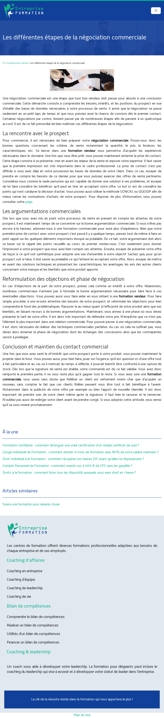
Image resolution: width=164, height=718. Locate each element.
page (28, 202)
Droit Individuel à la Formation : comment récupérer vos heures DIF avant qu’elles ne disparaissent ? (73, 459)
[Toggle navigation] (156, 10)
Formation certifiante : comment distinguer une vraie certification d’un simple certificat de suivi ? (71, 445)
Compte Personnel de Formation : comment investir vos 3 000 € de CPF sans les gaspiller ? (67, 466)
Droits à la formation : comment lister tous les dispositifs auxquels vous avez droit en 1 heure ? (69, 473)
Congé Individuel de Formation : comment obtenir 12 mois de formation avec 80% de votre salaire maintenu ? (81, 452)
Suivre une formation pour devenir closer (31, 504)
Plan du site (82, 715)
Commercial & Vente (17, 63)
